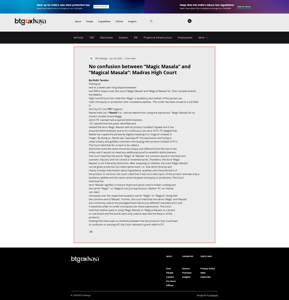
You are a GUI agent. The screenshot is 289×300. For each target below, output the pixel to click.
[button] (104, 21)
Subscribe (205, 277)
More (201, 37)
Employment (185, 37)
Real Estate (106, 37)
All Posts (78, 37)
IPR (136, 37)
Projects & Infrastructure (158, 37)
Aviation (123, 37)
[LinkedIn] (189, 21)
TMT (91, 37)
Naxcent (214, 295)
